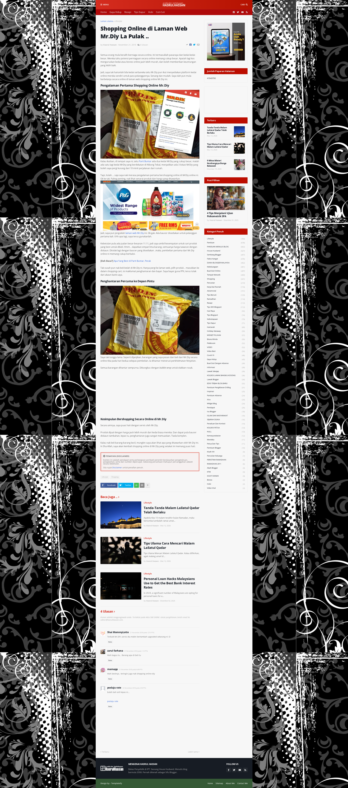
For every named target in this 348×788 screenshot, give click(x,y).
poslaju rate (114, 687)
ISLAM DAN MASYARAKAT (226, 415)
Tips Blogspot (226, 315)
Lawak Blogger (226, 379)
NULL (226, 431)
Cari (243, 4)
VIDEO (226, 347)
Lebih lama (193, 751)
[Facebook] (190, 44)
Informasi (226, 367)
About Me (230, 783)
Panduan (226, 242)
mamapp (112, 669)
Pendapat (226, 407)
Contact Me (242, 783)
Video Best (226, 351)
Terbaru (105, 751)
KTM (226, 472)
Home (103, 12)
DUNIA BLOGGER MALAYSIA (226, 262)
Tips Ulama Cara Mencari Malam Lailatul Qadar (169, 545)
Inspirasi (226, 391)
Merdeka (226, 439)
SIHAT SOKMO (226, 476)
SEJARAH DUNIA (226, 419)
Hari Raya (226, 311)
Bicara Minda (226, 339)
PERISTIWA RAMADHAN (226, 459)
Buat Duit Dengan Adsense (226, 363)
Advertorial (226, 291)
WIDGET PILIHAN (226, 335)
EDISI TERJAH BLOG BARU (226, 383)
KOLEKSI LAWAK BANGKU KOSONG (226, 375)
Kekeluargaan (226, 267)
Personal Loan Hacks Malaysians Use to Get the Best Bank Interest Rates (169, 583)
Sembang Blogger (226, 254)
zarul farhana (115, 650)
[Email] (198, 44)
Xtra (226, 399)
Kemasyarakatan (226, 435)
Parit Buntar (145, 161)
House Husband (226, 250)
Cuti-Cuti (160, 12)
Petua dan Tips (226, 443)
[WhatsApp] (136, 485)
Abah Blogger (226, 468)
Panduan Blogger (226, 448)
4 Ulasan (144, 44)
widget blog (226, 403)
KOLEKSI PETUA (226, 427)
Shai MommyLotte (118, 632)
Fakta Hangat (226, 259)
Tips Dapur (139, 12)
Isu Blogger (226, 411)
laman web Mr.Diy (134, 233)
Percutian (226, 283)
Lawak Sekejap (226, 371)
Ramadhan (226, 299)
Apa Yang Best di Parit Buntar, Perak (132, 260)
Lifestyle (118, 21)
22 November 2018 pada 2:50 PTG (134, 688)
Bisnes (226, 480)
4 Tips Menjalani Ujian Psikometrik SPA (220, 215)
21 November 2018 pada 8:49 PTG (130, 669)
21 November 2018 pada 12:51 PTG (142, 632)
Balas (110, 642)
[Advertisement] (149, 392)
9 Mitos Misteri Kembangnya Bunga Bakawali (216, 163)
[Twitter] (194, 44)
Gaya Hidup (116, 12)
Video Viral (226, 488)
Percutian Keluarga (226, 456)
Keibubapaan (226, 319)
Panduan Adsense (226, 395)
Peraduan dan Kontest (226, 423)
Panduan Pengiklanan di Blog (226, 387)
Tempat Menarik (226, 275)
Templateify (116, 783)
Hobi (150, 12)
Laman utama (106, 21)
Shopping (115, 477)
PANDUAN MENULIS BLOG (226, 246)
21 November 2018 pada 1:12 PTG (136, 651)
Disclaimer (117, 467)
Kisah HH (226, 451)
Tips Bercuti (226, 295)
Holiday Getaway (226, 331)
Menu (106, 4)
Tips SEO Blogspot (226, 307)
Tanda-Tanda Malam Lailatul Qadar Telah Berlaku (171, 510)
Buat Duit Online (226, 271)
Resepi (127, 12)
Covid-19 (226, 355)
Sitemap (219, 783)
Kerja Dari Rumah (226, 287)
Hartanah (226, 327)
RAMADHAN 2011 (226, 464)
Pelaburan (226, 343)
